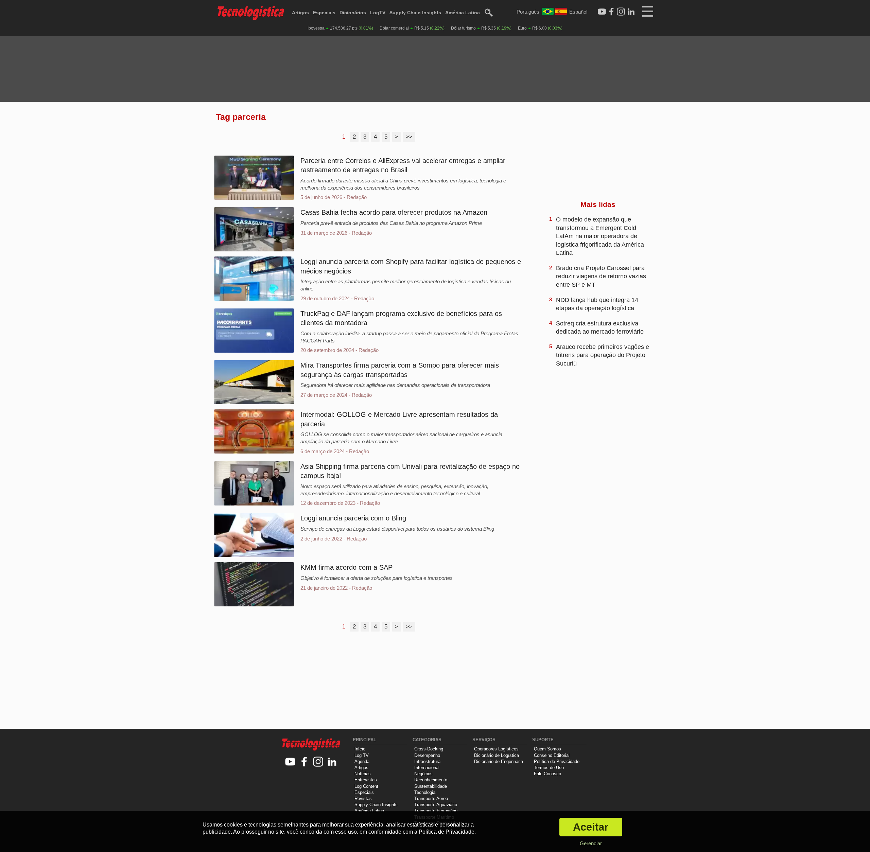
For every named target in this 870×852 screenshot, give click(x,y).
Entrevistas (365, 779)
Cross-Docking (428, 748)
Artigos (300, 12)
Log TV (361, 755)
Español (578, 12)
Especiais (324, 12)
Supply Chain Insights (415, 12)
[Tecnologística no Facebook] (304, 762)
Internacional (426, 767)
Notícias (362, 773)
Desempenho (427, 755)
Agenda (361, 761)
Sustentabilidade (430, 786)
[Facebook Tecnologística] (611, 11)
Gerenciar (591, 843)
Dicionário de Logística (496, 755)
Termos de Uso (549, 767)
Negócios (423, 773)
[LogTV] (602, 11)
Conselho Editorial (552, 755)
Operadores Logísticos (496, 748)
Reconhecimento (430, 779)
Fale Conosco (547, 773)
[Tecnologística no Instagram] (318, 762)
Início (359, 748)
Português (528, 12)
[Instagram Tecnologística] (621, 11)
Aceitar (590, 827)
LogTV (377, 12)
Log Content (366, 786)
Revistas (363, 798)
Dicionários (353, 12)
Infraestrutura (427, 761)
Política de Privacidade (556, 761)
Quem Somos (547, 748)
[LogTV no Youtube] (290, 762)
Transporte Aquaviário (435, 804)
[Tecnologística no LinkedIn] (332, 762)
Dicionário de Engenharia (498, 761)
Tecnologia (424, 792)
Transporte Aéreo (431, 798)
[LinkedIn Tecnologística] (631, 11)
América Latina (462, 12)
